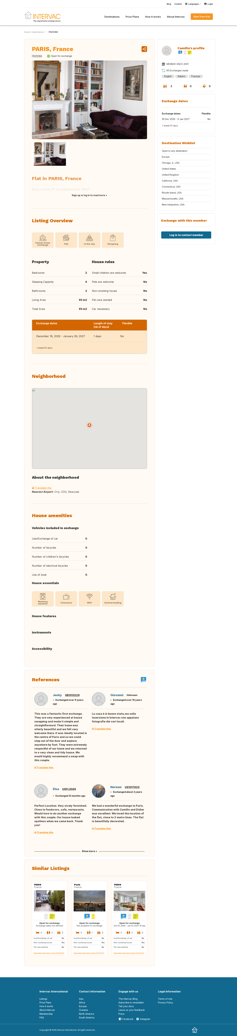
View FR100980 (58, 953)
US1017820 (132, 787)
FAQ (42, 1017)
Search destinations (34, 32)
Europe (83, 1006)
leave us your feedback (131, 1010)
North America (86, 1013)
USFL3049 (69, 789)
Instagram (145, 1019)
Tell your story (126, 1006)
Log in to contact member (186, 235)
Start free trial (201, 16)
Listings (43, 998)
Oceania (83, 1010)
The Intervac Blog (128, 998)
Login (210, 4)
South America (86, 1017)
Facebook (127, 1019)
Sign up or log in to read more (88, 195)
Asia (81, 998)
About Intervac (47, 1010)
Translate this (42, 488)
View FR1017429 (98, 953)
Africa (82, 1002)
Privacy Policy (165, 1002)
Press (121, 1013)
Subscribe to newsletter (131, 1002)
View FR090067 (137, 953)
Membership (46, 1013)
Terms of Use (165, 998)
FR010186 (53, 32)
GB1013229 (72, 695)
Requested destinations (42, 953)
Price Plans (45, 1002)
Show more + (89, 851)
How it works (46, 1006)
